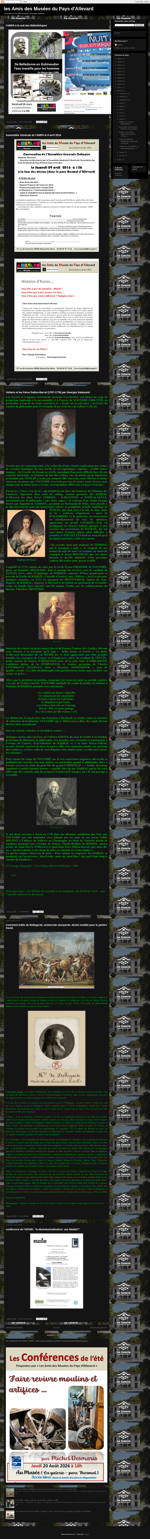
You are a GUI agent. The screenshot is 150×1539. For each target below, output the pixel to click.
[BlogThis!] (39, 122)
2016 (119, 91)
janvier (122, 155)
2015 (119, 160)
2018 (119, 84)
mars (121, 119)
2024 (119, 65)
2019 (119, 81)
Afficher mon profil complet (125, 48)
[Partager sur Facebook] (44, 122)
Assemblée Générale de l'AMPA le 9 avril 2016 (33, 135)
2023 (119, 68)
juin (120, 109)
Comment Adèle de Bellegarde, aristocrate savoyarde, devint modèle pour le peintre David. (46, 1489)
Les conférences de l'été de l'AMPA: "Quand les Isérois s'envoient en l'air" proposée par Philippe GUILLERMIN (52, 1511)
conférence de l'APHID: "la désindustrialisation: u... (129, 147)
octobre (122, 97)
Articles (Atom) (61, 1335)
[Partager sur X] (41, 122)
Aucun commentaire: (26, 122)
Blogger (86, 1534)
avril (121, 116)
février (122, 152)
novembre (123, 93)
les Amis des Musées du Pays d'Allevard (48, 8)
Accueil (56, 1328)
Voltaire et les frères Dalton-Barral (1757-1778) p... (127, 134)
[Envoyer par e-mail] (37, 122)
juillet (121, 106)
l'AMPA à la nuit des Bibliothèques (26, 25)
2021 (119, 75)
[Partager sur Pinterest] (46, 122)
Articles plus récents (14, 1328)
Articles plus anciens (98, 1328)
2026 (119, 59)
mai (121, 113)
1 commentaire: (24, 911)
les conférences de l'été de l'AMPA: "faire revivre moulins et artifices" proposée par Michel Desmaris (47, 1341)
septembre (123, 100)
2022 (119, 71)
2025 (119, 62)
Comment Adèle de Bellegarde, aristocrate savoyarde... (128, 141)
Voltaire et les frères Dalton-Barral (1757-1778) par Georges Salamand (48, 392)
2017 (119, 87)
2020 (119, 78)
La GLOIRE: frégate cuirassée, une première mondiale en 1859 (36, 1500)
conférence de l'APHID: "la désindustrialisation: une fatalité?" (43, 1229)
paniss (120, 45)
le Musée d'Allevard (118, 174)
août (121, 103)
